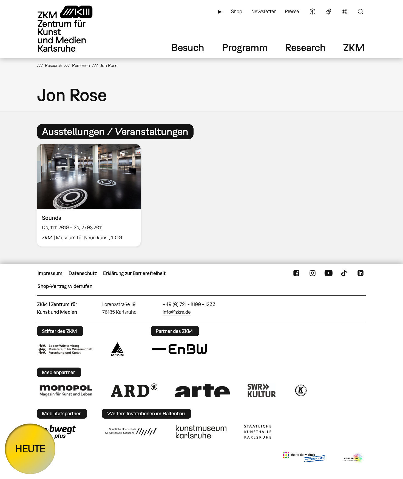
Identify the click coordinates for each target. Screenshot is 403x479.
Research (305, 47)
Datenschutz (83, 273)
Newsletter (263, 11)
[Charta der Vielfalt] (303, 458)
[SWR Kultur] (262, 390)
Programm (245, 47)
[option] (91, 195)
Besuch (187, 47)
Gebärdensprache (328, 11)
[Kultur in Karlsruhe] (300, 390)
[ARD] (134, 390)
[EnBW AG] (179, 349)
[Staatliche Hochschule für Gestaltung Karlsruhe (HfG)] (130, 432)
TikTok (344, 273)
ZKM (354, 47)
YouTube (328, 273)
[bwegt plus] (57, 432)
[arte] (202, 390)
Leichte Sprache (312, 11)
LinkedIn (360, 273)
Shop (236, 11)
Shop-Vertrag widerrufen (65, 286)
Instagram (312, 273)
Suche (360, 11)
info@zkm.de (177, 312)
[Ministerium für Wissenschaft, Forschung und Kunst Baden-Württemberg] (65, 349)
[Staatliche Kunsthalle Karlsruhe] (257, 432)
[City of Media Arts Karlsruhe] (354, 458)
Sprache (344, 11)
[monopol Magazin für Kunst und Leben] (65, 390)
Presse (292, 11)
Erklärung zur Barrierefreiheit (134, 273)
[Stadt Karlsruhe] (117, 349)
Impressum (50, 273)
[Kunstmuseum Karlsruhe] (201, 432)
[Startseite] (72, 28)
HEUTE (30, 449)
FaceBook (296, 273)
